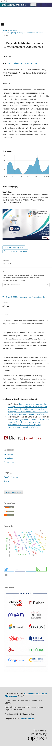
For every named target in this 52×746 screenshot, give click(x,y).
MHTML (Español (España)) (16, 251)
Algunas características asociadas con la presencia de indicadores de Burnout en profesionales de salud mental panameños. (27, 406)
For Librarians (9, 462)
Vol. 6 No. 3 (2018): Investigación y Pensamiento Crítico (23, 33)
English (7, 481)
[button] (9, 569)
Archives (13, 30)
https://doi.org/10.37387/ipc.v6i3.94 (22, 63)
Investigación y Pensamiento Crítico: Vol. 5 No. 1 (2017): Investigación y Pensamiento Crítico (24, 424)
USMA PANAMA (27, 718)
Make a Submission (13, 492)
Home (5, 30)
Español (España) (11, 477)
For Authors (8, 458)
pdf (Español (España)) (14, 247)
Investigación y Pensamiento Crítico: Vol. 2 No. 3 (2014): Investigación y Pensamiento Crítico (28, 412)
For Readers (8, 454)
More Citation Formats (12, 285)
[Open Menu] (2, 24)
